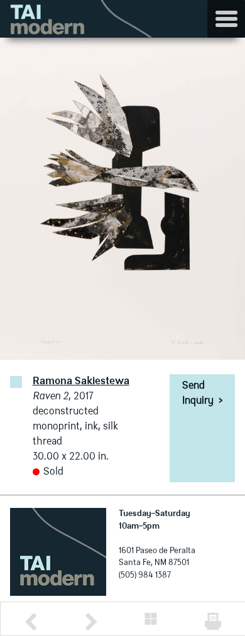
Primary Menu (226, 19)
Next (91, 622)
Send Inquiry (202, 393)
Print (213, 621)
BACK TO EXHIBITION (150, 619)
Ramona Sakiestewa (81, 382)
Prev (30, 622)
